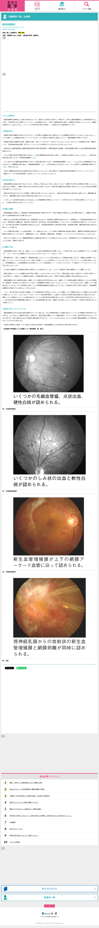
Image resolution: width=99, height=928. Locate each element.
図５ (5, 167)
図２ (34, 158)
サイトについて (49, 889)
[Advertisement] (49, 56)
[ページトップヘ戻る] (49, 905)
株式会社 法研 (49, 913)
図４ (43, 164)
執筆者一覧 (49, 897)
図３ (69, 162)
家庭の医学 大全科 (12, 6)
